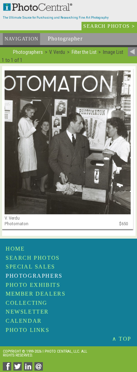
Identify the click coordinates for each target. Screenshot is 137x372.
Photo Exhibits (33, 285)
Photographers (34, 276)
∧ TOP (121, 339)
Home (15, 249)
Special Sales (30, 267)
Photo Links (28, 330)
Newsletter (27, 312)
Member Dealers (35, 294)
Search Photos (33, 258)
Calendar (24, 321)
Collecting (26, 303)
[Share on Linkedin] (29, 368)
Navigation (21, 39)
